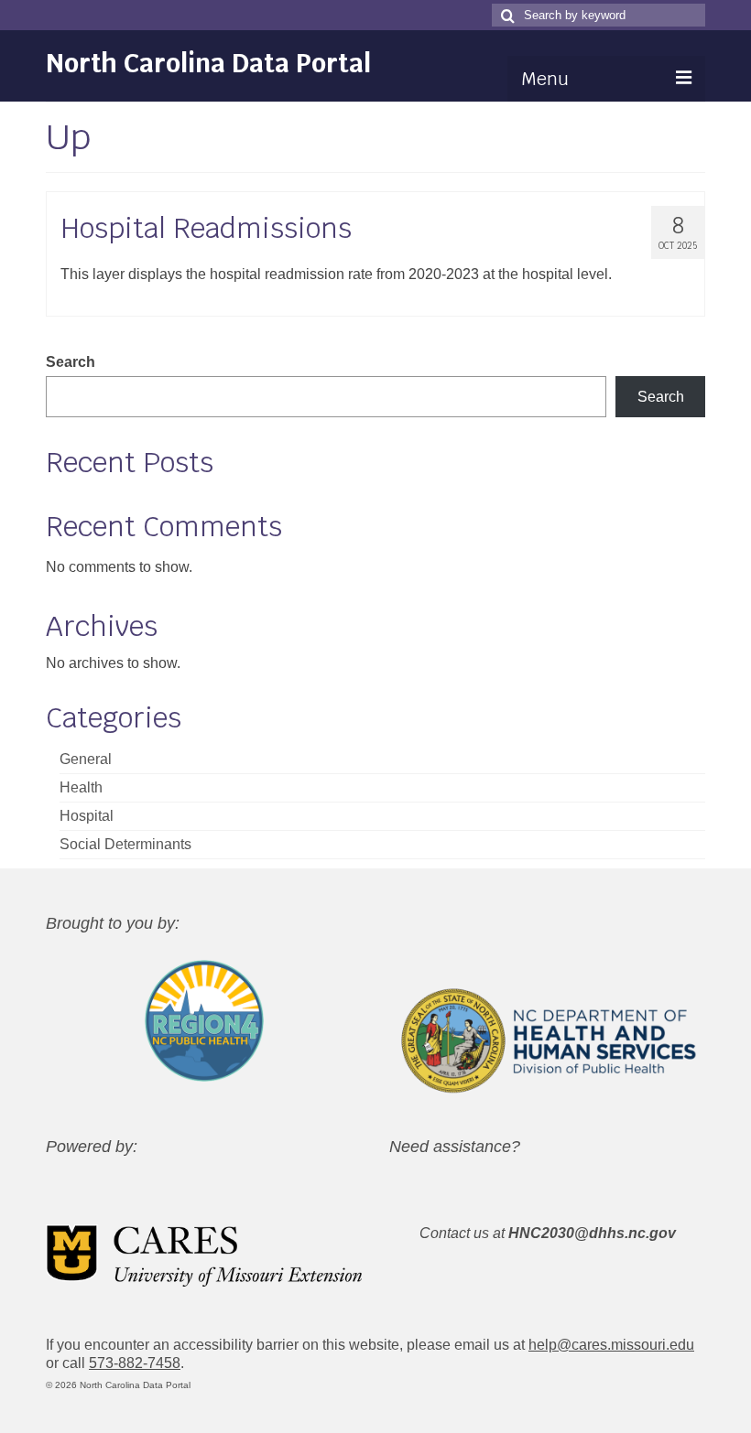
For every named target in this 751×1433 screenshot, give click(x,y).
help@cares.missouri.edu (611, 1344)
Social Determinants (125, 844)
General (86, 759)
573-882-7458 (134, 1363)
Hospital (87, 816)
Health (81, 787)
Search (70, 362)
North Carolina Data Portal (208, 63)
